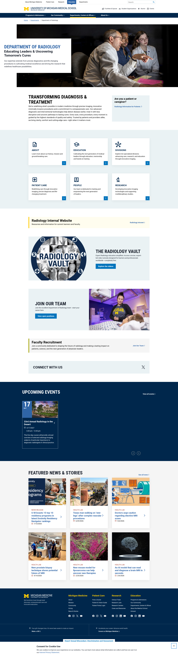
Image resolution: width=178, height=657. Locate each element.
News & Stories (73, 611)
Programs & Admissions (138, 600)
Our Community (136, 603)
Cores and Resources (119, 608)
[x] (143, 367)
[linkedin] (121, 616)
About (70, 600)
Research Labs (116, 603)
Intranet (133, 611)
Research (61, 2)
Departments (83, 2)
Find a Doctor (96, 600)
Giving (70, 608)
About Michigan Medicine (33, 2)
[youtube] (81, 616)
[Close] (174, 646)
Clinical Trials (116, 600)
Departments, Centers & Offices (141, 605)
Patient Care (50, 2)
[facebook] (69, 616)
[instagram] (73, 616)
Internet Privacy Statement (49, 652)
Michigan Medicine (77, 595)
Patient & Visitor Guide (99, 603)
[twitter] (77, 616)
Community (72, 605)
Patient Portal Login (98, 605)
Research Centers (117, 605)
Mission (71, 603)
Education (71, 2)
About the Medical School (139, 608)
